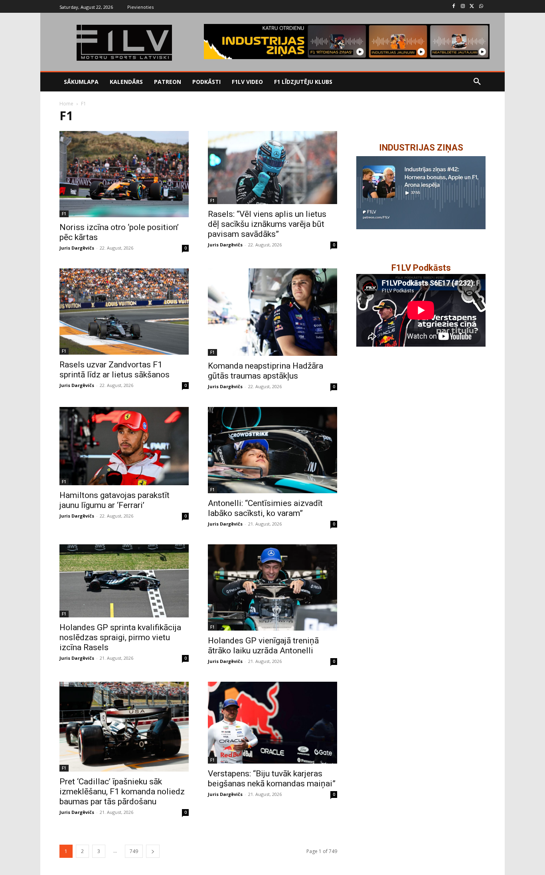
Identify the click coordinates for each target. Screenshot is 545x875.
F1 (64, 213)
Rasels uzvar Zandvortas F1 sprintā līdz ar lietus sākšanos (114, 369)
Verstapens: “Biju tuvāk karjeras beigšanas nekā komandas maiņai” (272, 778)
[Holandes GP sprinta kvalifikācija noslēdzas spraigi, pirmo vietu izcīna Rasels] (124, 580)
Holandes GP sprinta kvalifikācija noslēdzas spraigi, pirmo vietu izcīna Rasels (120, 637)
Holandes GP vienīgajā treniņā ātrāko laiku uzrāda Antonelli (263, 645)
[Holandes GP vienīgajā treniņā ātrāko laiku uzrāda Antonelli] (272, 587)
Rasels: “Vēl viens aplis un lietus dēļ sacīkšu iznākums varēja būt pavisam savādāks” (267, 224)
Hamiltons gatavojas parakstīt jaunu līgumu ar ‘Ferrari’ (114, 500)
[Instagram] (463, 6)
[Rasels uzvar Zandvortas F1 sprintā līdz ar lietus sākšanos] (124, 311)
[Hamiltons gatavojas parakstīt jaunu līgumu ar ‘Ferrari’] (124, 446)
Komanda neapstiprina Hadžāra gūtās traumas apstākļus (265, 371)
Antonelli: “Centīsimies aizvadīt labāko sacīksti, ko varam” (265, 508)
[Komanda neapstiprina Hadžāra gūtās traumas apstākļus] (272, 312)
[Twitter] (471, 6)
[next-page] (153, 851)
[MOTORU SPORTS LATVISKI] (124, 43)
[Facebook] (453, 6)
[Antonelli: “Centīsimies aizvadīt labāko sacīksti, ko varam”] (272, 450)
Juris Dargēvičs (76, 248)
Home (66, 103)
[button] (477, 81)
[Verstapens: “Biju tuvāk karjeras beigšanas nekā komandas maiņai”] (272, 722)
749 (134, 851)
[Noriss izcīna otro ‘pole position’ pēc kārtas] (124, 174)
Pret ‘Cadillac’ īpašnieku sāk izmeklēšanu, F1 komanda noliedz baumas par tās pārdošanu (122, 791)
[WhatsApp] (481, 6)
